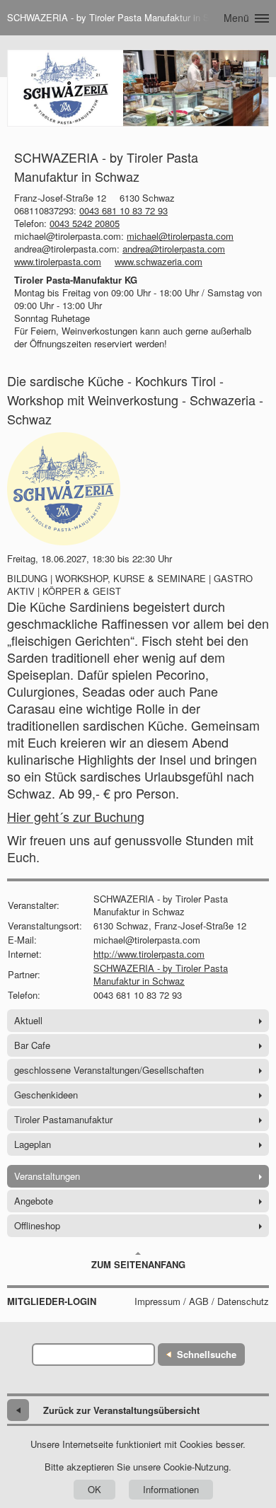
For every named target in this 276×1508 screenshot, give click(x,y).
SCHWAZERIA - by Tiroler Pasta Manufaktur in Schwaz (160, 974)
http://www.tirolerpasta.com (149, 954)
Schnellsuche (206, 1354)
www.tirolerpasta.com (57, 261)
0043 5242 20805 (85, 223)
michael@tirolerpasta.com (180, 236)
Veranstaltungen (47, 1176)
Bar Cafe (32, 1045)
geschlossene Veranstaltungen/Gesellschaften (109, 1070)
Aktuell (28, 1020)
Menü (236, 18)
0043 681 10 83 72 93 (123, 210)
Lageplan (32, 1144)
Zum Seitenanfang (138, 1264)
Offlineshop (37, 1225)
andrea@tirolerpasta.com (173, 248)
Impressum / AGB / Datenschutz (201, 1301)
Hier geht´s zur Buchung (75, 816)
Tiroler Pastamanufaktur (63, 1119)
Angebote (33, 1200)
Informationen (171, 1489)
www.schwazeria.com (158, 261)
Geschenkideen (46, 1094)
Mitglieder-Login (51, 1301)
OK (94, 1489)
